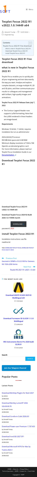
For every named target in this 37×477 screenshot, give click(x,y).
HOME (9, 469)
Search (4, 355)
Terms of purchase (7, 471)
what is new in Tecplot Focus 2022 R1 (18, 49)
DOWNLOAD (18, 224)
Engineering (9, 35)
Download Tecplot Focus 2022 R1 (16, 51)
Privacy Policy (24, 469)
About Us (15, 469)
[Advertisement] (18, 186)
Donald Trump (10, 32)
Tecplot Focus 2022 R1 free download (17, 46)
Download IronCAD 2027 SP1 (13, 436)
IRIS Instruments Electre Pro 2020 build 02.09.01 (18, 343)
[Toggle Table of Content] (29, 43)
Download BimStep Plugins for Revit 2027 (18, 393)
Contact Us (23, 471)
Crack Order (31, 471)
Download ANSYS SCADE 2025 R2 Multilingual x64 (18, 296)
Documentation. (8, 155)
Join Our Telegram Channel (15, 368)
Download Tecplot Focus (13, 248)
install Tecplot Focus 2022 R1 (15, 53)
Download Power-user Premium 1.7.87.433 (18, 426)
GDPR (16, 471)
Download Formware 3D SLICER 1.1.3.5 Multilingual (18, 319)
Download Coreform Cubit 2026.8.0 (15, 416)
